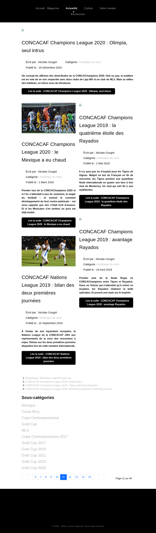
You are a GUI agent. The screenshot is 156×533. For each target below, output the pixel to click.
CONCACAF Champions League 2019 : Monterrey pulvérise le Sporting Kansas (68, 389)
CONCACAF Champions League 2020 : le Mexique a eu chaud (48, 151)
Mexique (28, 405)
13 (76, 477)
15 (89, 477)
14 (83, 477)
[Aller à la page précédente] (30, 477)
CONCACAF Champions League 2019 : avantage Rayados (106, 239)
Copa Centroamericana (40, 418)
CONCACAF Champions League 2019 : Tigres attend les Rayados (61, 385)
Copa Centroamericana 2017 (45, 436)
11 (63, 477)
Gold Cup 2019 (34, 449)
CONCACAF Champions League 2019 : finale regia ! (53, 381)
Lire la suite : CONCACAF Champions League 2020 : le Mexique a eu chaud (49, 222)
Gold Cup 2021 (34, 455)
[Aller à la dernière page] (101, 477)
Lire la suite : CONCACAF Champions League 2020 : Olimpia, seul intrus (69, 91)
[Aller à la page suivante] (96, 477)
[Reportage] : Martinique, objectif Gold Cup (48, 378)
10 (57, 477)
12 (70, 477)
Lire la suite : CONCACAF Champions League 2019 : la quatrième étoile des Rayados (107, 201)
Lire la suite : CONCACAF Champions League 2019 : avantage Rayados (107, 302)
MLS (25, 430)
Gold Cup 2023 (34, 461)
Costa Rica (30, 411)
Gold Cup (29, 424)
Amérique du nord (90, 62)
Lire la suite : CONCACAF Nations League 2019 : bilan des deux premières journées (49, 358)
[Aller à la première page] (24, 477)
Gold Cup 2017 (34, 443)
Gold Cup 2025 (34, 468)
